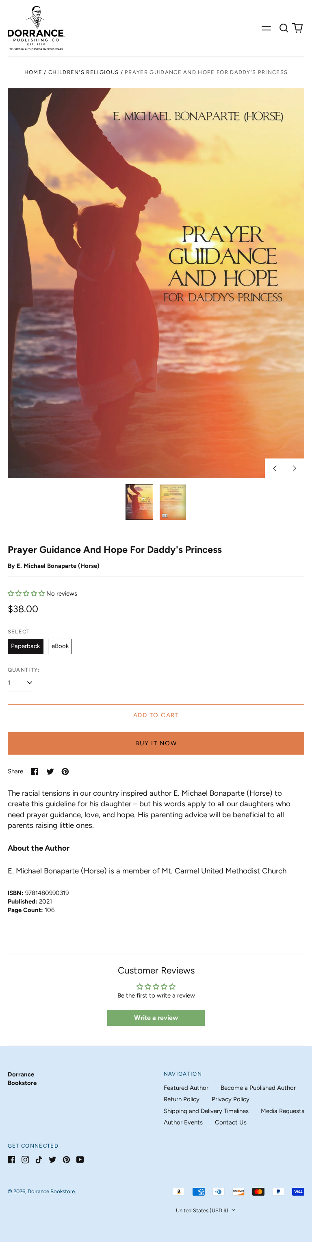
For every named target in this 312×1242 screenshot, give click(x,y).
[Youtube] (80, 1159)
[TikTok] (39, 1159)
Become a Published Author (258, 1087)
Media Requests (282, 1111)
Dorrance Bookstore (51, 1191)
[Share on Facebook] (35, 771)
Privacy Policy (230, 1099)
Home (33, 72)
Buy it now (156, 743)
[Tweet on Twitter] (50, 771)
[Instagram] (25, 1159)
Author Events (183, 1122)
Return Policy (181, 1099)
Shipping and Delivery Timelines (206, 1111)
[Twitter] (52, 1159)
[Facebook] (11, 1159)
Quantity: (24, 670)
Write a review (156, 1018)
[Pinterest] (66, 1159)
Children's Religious (83, 72)
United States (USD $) (203, 1210)
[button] (284, 28)
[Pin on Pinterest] (65, 771)
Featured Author (186, 1087)
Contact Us (231, 1122)
